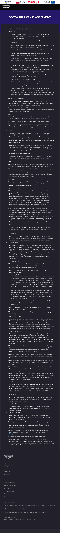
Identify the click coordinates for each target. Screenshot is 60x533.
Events (6, 494)
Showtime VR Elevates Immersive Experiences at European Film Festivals (25, 512)
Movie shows (7, 488)
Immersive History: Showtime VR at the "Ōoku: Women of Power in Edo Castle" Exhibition (29, 505)
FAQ (5, 469)
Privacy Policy (8, 471)
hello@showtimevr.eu (15, 434)
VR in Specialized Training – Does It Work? (16, 509)
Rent (5, 497)
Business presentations (10, 485)
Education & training (9, 482)
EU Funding (7, 474)
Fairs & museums (9, 491)
